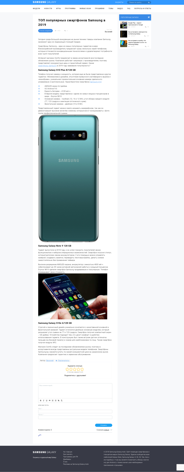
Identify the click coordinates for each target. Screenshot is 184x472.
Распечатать (63, 360)
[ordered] (52, 400)
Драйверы (67, 459)
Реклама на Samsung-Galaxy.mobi (76, 464)
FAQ (128, 8)
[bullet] (55, 400)
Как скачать (68, 454)
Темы (111, 8)
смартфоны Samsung (47, 66)
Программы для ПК (70, 456)
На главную (67, 452)
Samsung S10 (95, 82)
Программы (70, 8)
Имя (40, 408)
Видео (120, 8)
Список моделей (45, 31)
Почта (40, 414)
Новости (48, 8)
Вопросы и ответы (142, 8)
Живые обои (85, 8)
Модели (36, 8)
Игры (58, 8)
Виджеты (119, 2)
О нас (65, 461)
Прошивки (99, 8)
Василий (50, 360)
